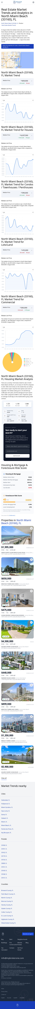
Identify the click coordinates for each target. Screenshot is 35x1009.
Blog (27, 943)
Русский (9, 997)
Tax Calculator (4, 949)
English (3, 997)
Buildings (4, 943)
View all (4, 778)
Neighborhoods (22, 939)
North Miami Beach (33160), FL (9, 23)
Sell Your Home (20, 949)
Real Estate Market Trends (9, 25)
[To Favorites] (31, 528)
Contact (11, 948)
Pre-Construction (13, 944)
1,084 (27, 404)
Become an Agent (28, 934)
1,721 (8, 404)
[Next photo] (31, 535)
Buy (2, 939)
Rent (10, 939)
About (2, 988)
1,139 (17, 404)
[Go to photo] (15, 574)
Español (15, 997)
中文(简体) (22, 997)
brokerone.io (12, 515)
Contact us (3, 994)
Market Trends (20, 944)
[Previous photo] (3, 535)
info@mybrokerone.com (12, 958)
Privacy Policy (4, 991)
